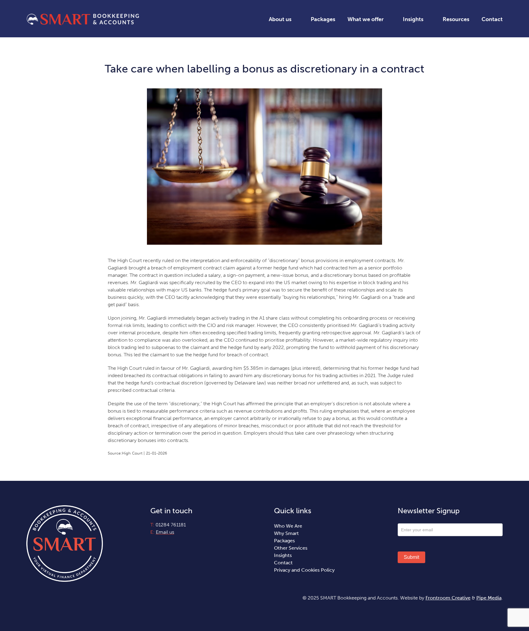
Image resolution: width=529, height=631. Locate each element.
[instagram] (163, 543)
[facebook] (152, 543)
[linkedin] (173, 543)
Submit (411, 557)
